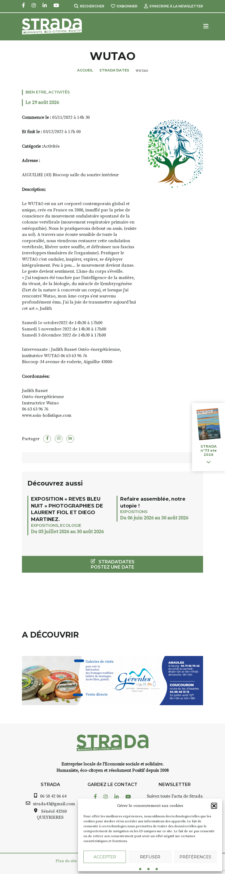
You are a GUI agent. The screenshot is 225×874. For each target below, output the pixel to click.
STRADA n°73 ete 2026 (209, 450)
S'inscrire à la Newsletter (176, 6)
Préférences (195, 856)
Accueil (85, 70)
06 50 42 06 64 (53, 796)
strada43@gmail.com (54, 804)
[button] (214, 806)
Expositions (44, 525)
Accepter (105, 856)
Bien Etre (36, 92)
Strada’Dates (114, 70)
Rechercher (92, 6)
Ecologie (70, 525)
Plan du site (66, 861)
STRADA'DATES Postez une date (112, 564)
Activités (59, 92)
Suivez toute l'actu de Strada (175, 796)
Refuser (150, 856)
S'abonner (127, 6)
